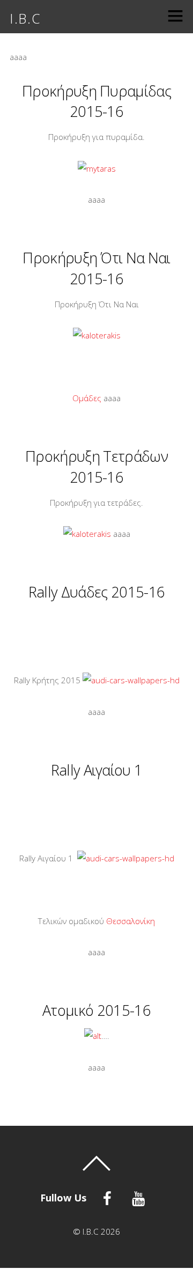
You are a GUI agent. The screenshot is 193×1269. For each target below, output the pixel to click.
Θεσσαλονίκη (130, 921)
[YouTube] (140, 1197)
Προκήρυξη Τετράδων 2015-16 (96, 466)
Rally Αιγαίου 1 (97, 770)
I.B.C (91, 1231)
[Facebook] (109, 1197)
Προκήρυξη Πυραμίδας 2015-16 (96, 101)
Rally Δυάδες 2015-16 (96, 592)
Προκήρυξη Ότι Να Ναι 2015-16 (96, 268)
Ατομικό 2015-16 (96, 1010)
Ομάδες (86, 398)
